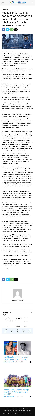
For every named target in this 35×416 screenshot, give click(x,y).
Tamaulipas (13, 409)
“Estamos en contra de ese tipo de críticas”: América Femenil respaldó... (16, 392)
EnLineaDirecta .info (8, 25)
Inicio (7, 409)
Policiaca (28, 410)
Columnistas (21, 410)
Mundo (19, 409)
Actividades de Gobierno (10, 410)
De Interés (25, 409)
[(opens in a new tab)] (17, 348)
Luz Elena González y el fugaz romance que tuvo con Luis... (16, 358)
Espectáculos (4, 9)
